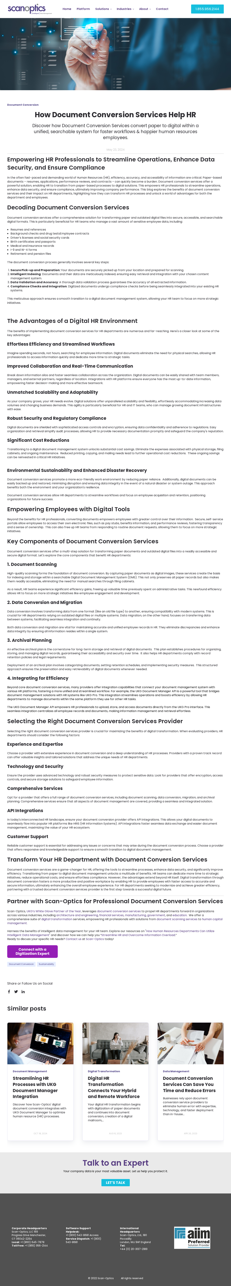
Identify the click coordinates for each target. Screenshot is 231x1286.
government (156, 915)
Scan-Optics (95, 939)
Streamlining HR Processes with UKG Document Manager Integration (35, 1087)
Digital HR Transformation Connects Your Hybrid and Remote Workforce (114, 1087)
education (180, 915)
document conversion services (119, 911)
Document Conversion (21, 964)
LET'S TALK (115, 1182)
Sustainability (46, 964)
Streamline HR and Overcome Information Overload (138, 935)
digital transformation (56, 919)
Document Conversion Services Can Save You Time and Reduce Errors (189, 1084)
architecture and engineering (77, 915)
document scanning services (177, 919)
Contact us (73, 939)
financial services (111, 915)
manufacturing (135, 915)
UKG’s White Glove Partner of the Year (54, 911)
